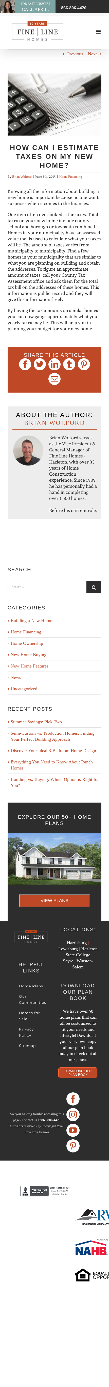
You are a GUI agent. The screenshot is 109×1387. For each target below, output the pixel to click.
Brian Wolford (22, 176)
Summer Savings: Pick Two (36, 721)
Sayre (68, 960)
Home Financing (70, 176)
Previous (75, 53)
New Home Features (29, 666)
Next (92, 53)
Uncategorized (24, 688)
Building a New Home (31, 620)
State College (78, 954)
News (16, 677)
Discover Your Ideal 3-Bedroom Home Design (53, 750)
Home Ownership (27, 643)
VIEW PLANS (54, 900)
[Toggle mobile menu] (98, 31)
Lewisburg (68, 948)
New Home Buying (28, 654)
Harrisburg (77, 942)
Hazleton (89, 948)
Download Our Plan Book (78, 1073)
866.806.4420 (51, 1120)
